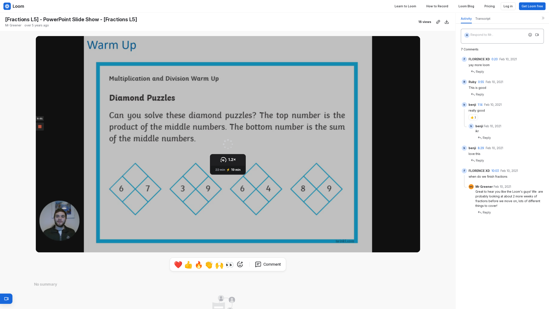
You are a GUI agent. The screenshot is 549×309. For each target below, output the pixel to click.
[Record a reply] (537, 34)
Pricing (489, 6)
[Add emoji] (530, 34)
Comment (272, 264)
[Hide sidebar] (543, 18)
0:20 (495, 59)
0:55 (481, 82)
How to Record (437, 6)
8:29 (481, 148)
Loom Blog (466, 6)
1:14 (480, 104)
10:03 (495, 171)
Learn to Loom (405, 6)
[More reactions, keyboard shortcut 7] (240, 264)
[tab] (466, 19)
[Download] (446, 21)
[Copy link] (438, 21)
